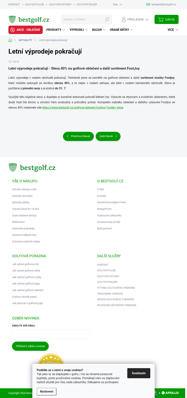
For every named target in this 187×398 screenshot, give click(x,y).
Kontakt (101, 195)
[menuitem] (25, 30)
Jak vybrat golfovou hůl (25, 264)
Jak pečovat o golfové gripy (27, 303)
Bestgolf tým (104, 208)
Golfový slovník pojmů (24, 296)
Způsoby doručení (22, 195)
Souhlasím (139, 373)
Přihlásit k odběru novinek (30, 346)
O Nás (100, 189)
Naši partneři (104, 228)
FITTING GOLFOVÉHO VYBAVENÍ (116, 287)
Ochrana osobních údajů (26, 241)
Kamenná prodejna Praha (111, 202)
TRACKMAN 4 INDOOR (110, 293)
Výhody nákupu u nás (24, 189)
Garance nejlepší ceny (24, 234)
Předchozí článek (80, 136)
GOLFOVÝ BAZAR (87, 4)
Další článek (106, 136)
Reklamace (18, 221)
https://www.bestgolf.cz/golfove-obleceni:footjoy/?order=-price (82, 107)
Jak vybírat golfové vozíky (26, 277)
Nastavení (46, 391)
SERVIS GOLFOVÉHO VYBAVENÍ (115, 299)
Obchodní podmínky (23, 228)
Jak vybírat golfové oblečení (27, 290)
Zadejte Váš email (23, 325)
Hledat (107, 19)
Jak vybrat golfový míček (26, 270)
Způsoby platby (21, 202)
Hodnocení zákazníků (109, 215)
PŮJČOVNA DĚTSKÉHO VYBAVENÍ (116, 305)
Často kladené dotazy (24, 215)
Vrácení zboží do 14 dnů (25, 208)
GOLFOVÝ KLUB (34, 4)
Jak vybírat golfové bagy (26, 283)
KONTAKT (14, 4)
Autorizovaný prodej (108, 221)
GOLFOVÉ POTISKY (60, 4)
